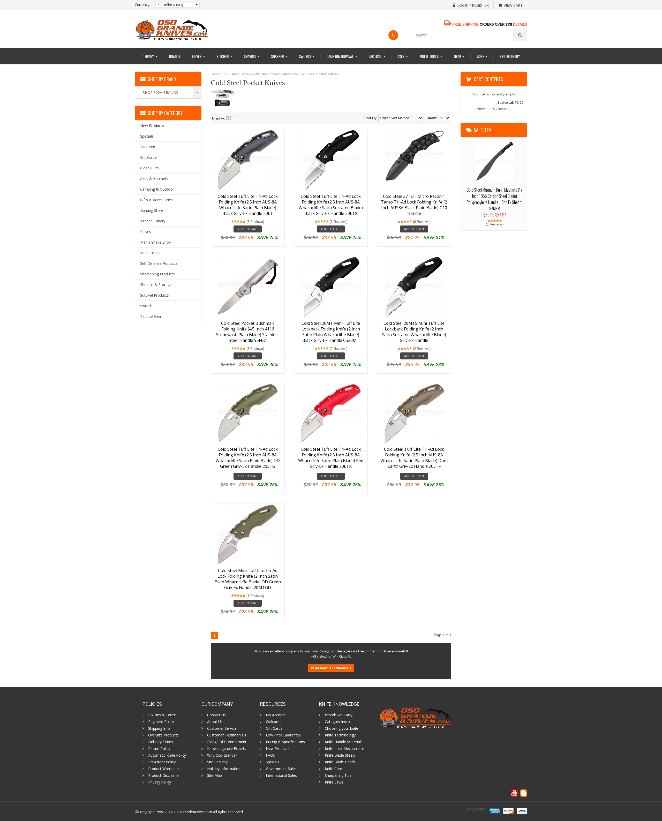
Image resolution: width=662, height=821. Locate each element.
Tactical (377, 56)
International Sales (281, 775)
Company (149, 56)
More (482, 56)
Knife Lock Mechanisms (345, 749)
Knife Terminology (340, 735)
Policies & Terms (162, 715)
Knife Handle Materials (344, 742)
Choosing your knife (341, 728)
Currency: (142, 5)
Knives (198, 56)
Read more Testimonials (331, 668)
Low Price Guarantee (283, 735)
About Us (215, 722)
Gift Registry (509, 56)
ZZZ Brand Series (236, 74)
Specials (272, 762)
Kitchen (224, 56)
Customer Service (222, 728)
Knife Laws (334, 782)
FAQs (270, 755)
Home (215, 74)
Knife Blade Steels (340, 755)
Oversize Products (163, 735)
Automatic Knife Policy (167, 755)
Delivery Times (160, 742)
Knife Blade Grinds (340, 762)
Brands (174, 56)
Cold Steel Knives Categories (275, 74)
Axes (402, 56)
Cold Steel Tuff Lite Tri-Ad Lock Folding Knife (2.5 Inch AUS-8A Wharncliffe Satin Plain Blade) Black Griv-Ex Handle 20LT (248, 204)
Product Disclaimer (164, 775)
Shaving (252, 56)
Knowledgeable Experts (226, 749)
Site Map (214, 775)
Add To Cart (247, 229)
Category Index (337, 722)
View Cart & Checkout (493, 108)
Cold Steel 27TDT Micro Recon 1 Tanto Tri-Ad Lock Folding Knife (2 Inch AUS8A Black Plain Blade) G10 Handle (414, 204)
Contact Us (216, 715)
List (235, 118)
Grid (228, 118)
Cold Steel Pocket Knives (319, 74)
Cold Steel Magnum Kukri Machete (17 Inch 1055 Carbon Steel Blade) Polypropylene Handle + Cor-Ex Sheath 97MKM (495, 199)
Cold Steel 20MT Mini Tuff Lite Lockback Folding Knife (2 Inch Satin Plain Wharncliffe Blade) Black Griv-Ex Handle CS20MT (331, 331)
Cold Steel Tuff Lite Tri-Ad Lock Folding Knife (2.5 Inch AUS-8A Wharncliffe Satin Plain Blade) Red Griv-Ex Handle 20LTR (330, 457)
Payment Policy (161, 722)
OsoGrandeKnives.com (193, 811)
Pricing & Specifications (285, 742)
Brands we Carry (338, 715)
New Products (278, 749)
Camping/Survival (341, 56)
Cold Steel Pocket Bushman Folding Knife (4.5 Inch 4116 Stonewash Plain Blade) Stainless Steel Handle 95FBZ (248, 331)
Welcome (274, 722)
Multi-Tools (431, 56)
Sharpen (279, 56)
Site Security (217, 762)
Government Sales (281, 769)
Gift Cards (274, 728)
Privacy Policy (159, 782)
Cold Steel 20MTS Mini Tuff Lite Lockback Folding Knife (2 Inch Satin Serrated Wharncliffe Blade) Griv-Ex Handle (414, 331)
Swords (307, 56)
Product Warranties (164, 769)
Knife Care (333, 769)
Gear (459, 56)
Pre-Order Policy (162, 762)
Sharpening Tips (338, 775)
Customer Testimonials (226, 735)
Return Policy (159, 749)
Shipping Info (159, 728)
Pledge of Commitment (226, 742)
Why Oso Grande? (222, 755)
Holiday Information (223, 769)
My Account (276, 715)
